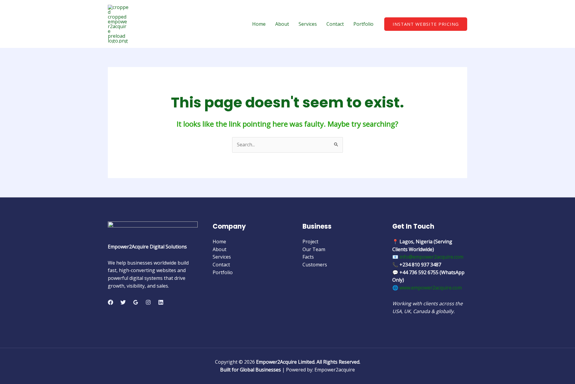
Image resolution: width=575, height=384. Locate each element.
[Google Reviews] (135, 302)
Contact (335, 24)
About (282, 24)
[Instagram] (148, 302)
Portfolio (363, 24)
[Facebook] (110, 302)
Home (259, 24)
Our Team (313, 249)
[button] (425, 24)
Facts (308, 257)
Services (308, 24)
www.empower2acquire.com (431, 287)
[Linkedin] (161, 302)
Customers (314, 264)
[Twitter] (123, 302)
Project (310, 241)
